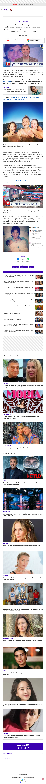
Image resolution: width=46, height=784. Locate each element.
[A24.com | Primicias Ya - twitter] (22, 748)
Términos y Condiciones (23, 774)
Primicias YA (5, 19)
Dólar (42, 15)
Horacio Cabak (16, 267)
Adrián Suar (16, 15)
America (31, 267)
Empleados (22, 15)
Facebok (18, 261)
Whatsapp (28, 261)
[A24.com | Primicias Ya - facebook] (18, 748)
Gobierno (7, 15)
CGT (11, 15)
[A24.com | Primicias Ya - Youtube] (25, 748)
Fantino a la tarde (24, 267)
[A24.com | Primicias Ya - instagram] (28, 748)
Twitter (23, 261)
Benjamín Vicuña (29, 15)
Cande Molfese (36, 15)
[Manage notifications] (43, 779)
